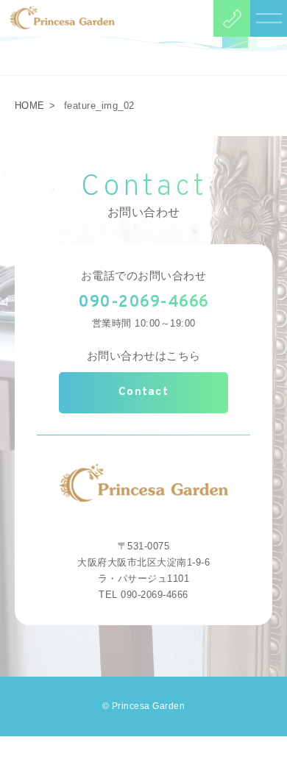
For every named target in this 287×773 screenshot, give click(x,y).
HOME (30, 105)
